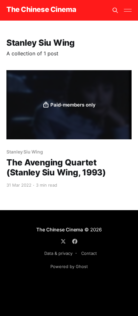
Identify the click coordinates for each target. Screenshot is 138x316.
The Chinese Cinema (41, 9)
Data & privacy (58, 253)
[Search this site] (115, 10)
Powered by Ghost (69, 266)
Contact (89, 253)
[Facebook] (74, 241)
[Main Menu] (128, 10)
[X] (63, 241)
